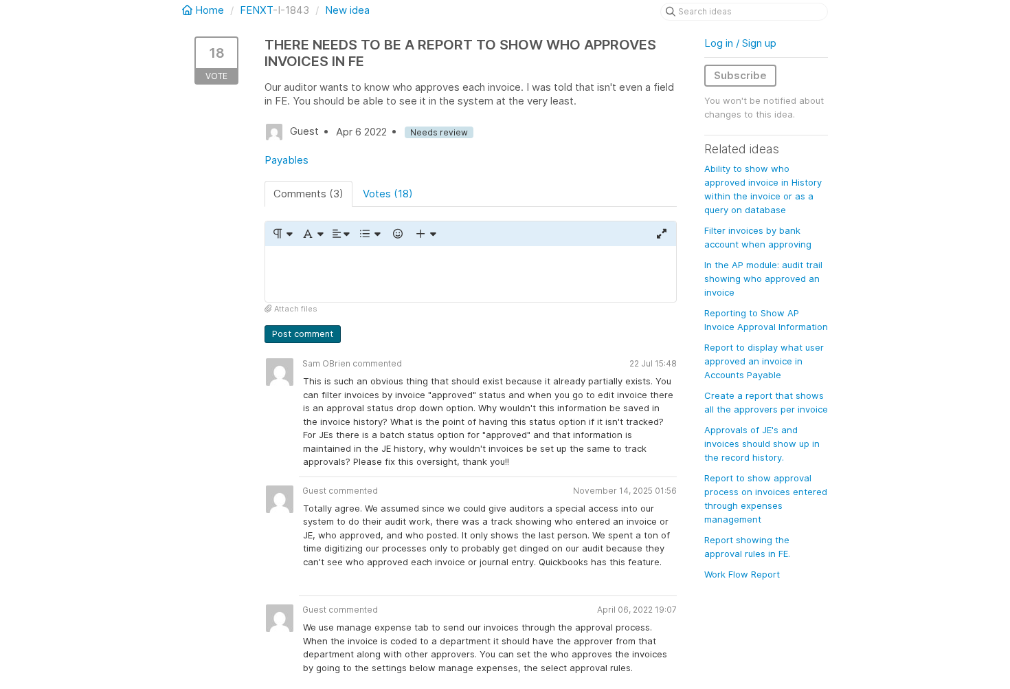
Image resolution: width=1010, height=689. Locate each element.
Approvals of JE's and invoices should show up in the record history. (762, 443)
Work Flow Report (742, 574)
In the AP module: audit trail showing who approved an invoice (763, 278)
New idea (347, 10)
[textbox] (470, 274)
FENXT (256, 10)
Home (209, 10)
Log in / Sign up (740, 43)
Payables (286, 159)
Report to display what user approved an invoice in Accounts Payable (764, 361)
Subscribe (740, 75)
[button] (282, 233)
